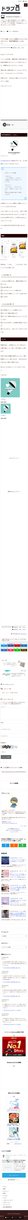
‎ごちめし (3, 399)
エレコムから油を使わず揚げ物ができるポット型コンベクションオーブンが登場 (18, 889)
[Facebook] (11, 645)
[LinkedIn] (24, 645)
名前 (2, 722)
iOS (19, 47)
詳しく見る (23, 826)
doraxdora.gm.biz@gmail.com (9, 823)
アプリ (9, 31)
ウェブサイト (4, 736)
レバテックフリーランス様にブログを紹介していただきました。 (18, 861)
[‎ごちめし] (10, 387)
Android (16, 31)
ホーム (3, 31)
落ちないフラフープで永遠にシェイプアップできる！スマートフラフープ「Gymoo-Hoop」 (18, 876)
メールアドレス (5, 729)
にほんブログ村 (14, 831)
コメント (3, 706)
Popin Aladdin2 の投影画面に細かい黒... (12, 967)
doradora (24, 634)
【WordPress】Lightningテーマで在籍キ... (12, 1010)
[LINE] (17, 650)
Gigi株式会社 (5, 160)
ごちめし (3, 415)
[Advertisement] (14, 102)
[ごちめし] (6, 408)
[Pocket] (11, 650)
